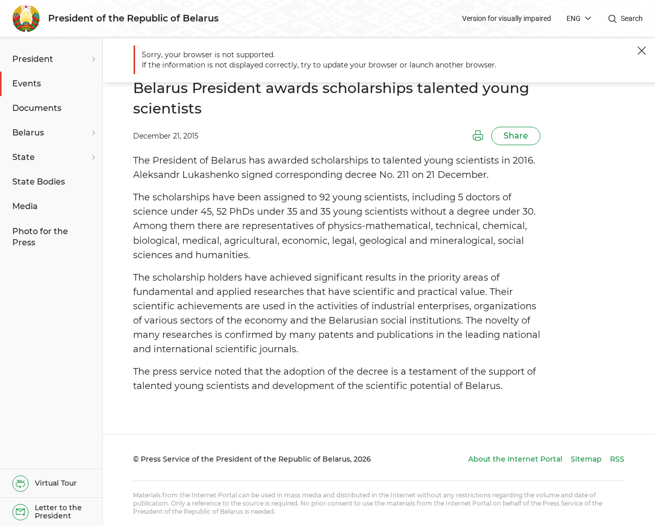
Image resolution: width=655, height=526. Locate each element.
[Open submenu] (92, 59)
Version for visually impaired (506, 18)
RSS (617, 459)
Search (632, 18)
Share (516, 136)
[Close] (642, 50)
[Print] (478, 136)
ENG (573, 18)
